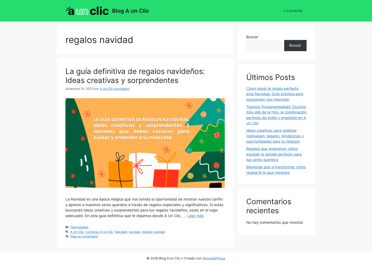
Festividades (79, 227)
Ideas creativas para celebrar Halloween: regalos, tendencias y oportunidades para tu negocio (275, 136)
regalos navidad (153, 232)
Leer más (196, 216)
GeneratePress (213, 258)
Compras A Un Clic (99, 232)
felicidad (121, 232)
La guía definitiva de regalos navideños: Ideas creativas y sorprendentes (135, 76)
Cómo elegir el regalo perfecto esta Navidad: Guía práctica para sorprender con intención (274, 94)
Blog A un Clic (130, 11)
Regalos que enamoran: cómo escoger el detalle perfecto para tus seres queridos (274, 154)
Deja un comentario (84, 236)
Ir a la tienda (293, 11)
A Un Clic (77, 232)
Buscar (252, 37)
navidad (134, 232)
